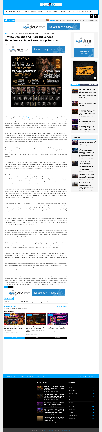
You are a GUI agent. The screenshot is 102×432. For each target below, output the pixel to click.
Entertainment (37, 11)
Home (6, 33)
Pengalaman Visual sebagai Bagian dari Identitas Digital (56, 327)
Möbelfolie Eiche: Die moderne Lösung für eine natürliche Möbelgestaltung (54, 419)
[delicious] (96, 376)
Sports (55, 11)
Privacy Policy (19, 376)
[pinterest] (83, 376)
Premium (72, 406)
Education (76, 11)
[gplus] (81, 376)
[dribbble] (87, 376)
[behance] (92, 376)
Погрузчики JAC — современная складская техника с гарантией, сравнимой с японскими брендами (86, 185)
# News (11, 287)
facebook (57, 337)
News (11, 33)
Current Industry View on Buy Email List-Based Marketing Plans (87, 142)
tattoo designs (26, 117)
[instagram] (94, 376)
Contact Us (40, 376)
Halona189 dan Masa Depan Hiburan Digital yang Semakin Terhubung (13, 328)
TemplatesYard (48, 430)
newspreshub (66, 430)
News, (16, 44)
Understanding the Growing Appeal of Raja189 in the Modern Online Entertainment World (35, 329)
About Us (9, 376)
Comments (93, 85)
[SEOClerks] (51, 26)
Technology (65, 11)
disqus (36, 337)
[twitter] (78, 376)
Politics (48, 11)
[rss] (89, 376)
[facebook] (76, 376)
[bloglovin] (85, 376)
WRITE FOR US (87, 11)
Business (26, 11)
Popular (84, 85)
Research (72, 409)
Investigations (74, 397)
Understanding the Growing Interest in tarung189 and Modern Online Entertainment (87, 128)
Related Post (9, 311)
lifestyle (44, 20)
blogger (14, 337)
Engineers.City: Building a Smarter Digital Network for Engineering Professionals (87, 176)
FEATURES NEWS (15, 11)
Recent (75, 85)
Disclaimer (30, 376)
